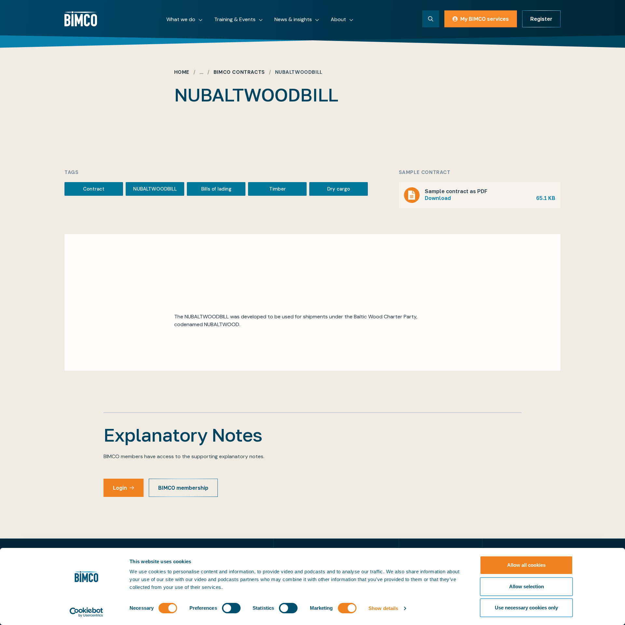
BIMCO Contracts (239, 72)
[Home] (80, 18)
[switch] (231, 608)
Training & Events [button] (235, 19)
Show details (383, 608)
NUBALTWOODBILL (155, 189)
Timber (277, 189)
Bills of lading (216, 189)
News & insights (293, 19)
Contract (93, 189)
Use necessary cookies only (526, 607)
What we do (180, 19)
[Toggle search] (430, 18)
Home (181, 72)
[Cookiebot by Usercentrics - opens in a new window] (86, 612)
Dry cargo (338, 189)
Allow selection (526, 586)
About (338, 19)
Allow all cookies (526, 565)
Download (490, 198)
